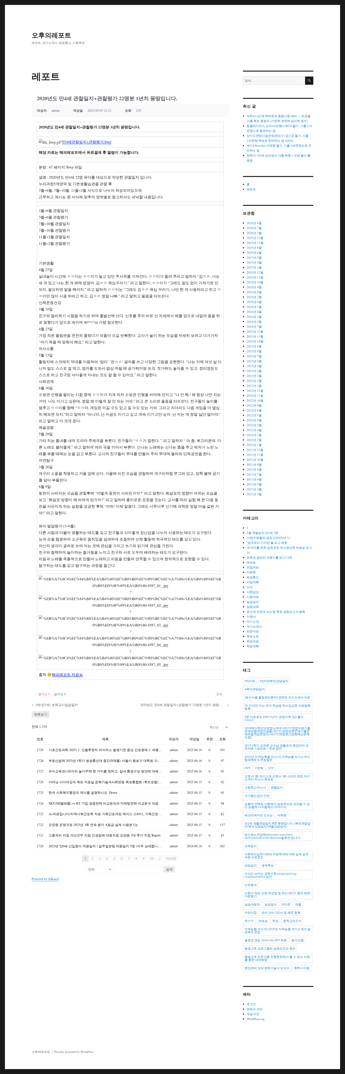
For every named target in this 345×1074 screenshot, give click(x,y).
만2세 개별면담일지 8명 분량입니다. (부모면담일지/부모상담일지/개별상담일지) (277, 824)
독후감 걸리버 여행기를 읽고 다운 (269, 557)
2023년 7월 (254, 356)
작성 (275, 921)
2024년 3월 (254, 317)
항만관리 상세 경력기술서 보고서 (267, 968)
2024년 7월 (254, 297)
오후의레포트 (51, 35)
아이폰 (286, 904)
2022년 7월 (254, 415)
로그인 (251, 1004)
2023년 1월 (254, 386)
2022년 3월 (254, 435)
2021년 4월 (254, 489)
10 (151, 858)
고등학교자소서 (255, 787)
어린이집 (251, 912)
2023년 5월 (254, 366)
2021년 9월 (254, 464)
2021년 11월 (255, 455)
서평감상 (253, 592)
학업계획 (253, 646)
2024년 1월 (254, 326)
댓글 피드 (253, 1014)
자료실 (263, 921)
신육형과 (251, 885)
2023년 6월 (254, 361)
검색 (169, 869)
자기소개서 (254, 626)
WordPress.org (256, 1019)
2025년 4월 (254, 262)
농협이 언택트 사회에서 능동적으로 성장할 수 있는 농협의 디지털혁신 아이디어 (277, 805)
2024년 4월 (254, 312)
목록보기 (40, 714)
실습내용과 (252, 904)
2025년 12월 (255, 238)
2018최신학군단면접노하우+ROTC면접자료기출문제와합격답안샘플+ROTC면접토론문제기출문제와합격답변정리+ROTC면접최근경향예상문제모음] (277, 732)
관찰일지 (277, 787)
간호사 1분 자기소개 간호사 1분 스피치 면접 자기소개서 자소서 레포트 (277, 777)
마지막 (171, 858)
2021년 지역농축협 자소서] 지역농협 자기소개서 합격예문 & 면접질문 (277, 758)
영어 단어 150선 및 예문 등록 (280, 912)
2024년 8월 (254, 292)
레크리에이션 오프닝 (259, 815)
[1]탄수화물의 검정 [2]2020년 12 (268, 538)
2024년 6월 (254, 302)
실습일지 (253, 602)
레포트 (251, 189)
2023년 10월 (255, 341)
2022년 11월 (255, 395)
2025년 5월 (254, 257)
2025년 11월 (255, 243)
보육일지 (251, 846)
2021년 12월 (255, 450)
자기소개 (253, 621)
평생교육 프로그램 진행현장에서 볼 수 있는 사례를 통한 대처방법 (277, 958)
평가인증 (297, 940)
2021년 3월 (254, 494)
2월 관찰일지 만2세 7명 (262, 533)
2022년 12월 (255, 390)
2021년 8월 (254, 469)
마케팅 (282, 815)
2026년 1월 (254, 233)
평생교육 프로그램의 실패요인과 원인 (270, 948)
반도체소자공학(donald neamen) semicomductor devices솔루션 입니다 (272, 836)
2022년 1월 (254, 445)
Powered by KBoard (45, 879)
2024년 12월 (255, 272)
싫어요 (60, 694)
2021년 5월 (254, 484)
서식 (250, 587)
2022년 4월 (254, 430)
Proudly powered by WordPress (74, 1052)
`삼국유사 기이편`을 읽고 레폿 (267, 543)
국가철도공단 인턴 (257, 796)
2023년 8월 (254, 351)
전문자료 (253, 631)
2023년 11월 (255, 336)
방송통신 (253, 577)
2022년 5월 (254, 425)
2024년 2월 (254, 321)
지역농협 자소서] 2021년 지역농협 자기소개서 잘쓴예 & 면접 (277, 930)
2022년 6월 (254, 420)
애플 (298, 904)
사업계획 (253, 582)
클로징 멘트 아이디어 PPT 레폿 (266, 940)
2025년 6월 (254, 252)
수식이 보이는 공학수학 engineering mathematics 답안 (270, 875)
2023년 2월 (254, 381)
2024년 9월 (254, 287)
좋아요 (44, 694)
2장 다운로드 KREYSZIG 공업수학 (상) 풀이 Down (274, 718)
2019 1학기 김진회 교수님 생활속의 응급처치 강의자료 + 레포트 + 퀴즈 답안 (277, 747)
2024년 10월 (255, 282)
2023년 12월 (255, 331)
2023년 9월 (254, 346)
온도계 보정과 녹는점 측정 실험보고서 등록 (276, 612)
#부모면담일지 (255, 689)
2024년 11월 (255, 277)
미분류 (251, 572)
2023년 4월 (254, 371)
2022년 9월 (254, 405)
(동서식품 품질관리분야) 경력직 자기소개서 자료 (277, 697)
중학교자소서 (292, 921)
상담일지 (251, 865)
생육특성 (267, 865)
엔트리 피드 (255, 1009)
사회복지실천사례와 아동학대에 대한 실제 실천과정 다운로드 (276, 855)
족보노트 (253, 636)
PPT (247, 768)
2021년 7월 (254, 474)
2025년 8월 (254, 247)
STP (271, 768)
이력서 (251, 616)
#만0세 (250, 681)
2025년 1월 (254, 267)
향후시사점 (301, 968)
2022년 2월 (254, 440)
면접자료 (253, 567)
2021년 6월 (254, 479)
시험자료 (253, 597)
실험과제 (253, 607)
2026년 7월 (254, 228)
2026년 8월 (254, 223)
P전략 (259, 768)
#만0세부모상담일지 (274, 681)
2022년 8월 (254, 410)
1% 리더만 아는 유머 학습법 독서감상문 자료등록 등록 (277, 707)
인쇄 (219, 694)
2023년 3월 (254, 376)
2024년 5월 (254, 307)
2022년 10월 (255, 400)
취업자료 (253, 641)
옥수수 (249, 921)
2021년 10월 (255, 459)
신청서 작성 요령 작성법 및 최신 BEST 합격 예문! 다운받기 (278, 894)
